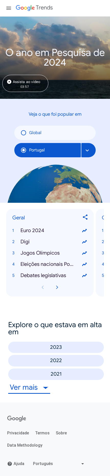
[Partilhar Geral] (85, 218)
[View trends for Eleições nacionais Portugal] (84, 264)
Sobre (61, 433)
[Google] (16, 419)
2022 (56, 360)
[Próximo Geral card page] (57, 287)
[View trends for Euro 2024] (84, 231)
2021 (56, 374)
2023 (56, 347)
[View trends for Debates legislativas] (84, 276)
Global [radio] (35, 132)
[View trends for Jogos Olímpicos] (84, 253)
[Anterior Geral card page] (43, 287)
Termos (42, 433)
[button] (50, 230)
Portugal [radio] (37, 150)
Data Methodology (24, 445)
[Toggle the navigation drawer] (9, 8)
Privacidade (18, 433)
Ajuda (19, 463)
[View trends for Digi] (84, 242)
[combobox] (88, 150)
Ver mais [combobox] (24, 387)
